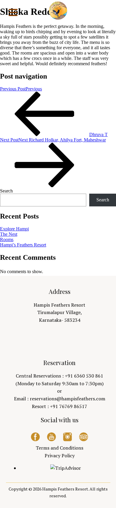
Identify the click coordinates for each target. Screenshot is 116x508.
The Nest (8, 234)
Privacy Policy (60, 455)
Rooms (6, 239)
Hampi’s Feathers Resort (23, 244)
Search (6, 190)
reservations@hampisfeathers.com (67, 398)
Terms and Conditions (59, 448)
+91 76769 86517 (68, 406)
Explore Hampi (14, 228)
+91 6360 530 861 (84, 375)
